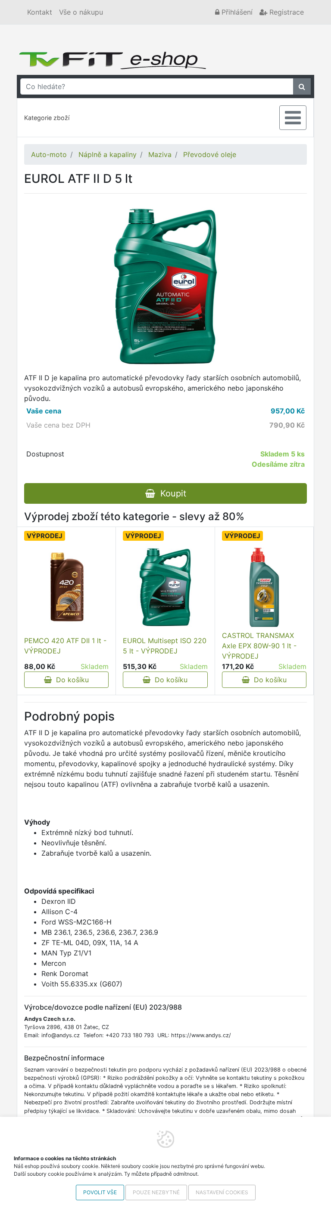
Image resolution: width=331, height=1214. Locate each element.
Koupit (170, 493)
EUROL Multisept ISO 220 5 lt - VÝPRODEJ (164, 645)
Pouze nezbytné (156, 1192)
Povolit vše (100, 1192)
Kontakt (39, 12)
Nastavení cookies (222, 1192)
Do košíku (70, 679)
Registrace (285, 12)
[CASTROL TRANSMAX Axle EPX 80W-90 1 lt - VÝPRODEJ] (264, 587)
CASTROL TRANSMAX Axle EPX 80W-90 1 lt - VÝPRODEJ (259, 645)
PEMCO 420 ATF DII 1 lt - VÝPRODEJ (65, 645)
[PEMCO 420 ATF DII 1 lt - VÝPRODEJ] (66, 587)
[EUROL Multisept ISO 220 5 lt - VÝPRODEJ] (165, 587)
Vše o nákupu (81, 12)
